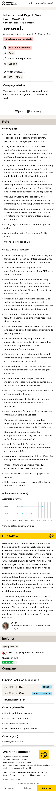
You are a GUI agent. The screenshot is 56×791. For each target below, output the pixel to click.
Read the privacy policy (11, 779)
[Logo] (9, 3)
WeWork (18, 19)
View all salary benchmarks (16, 526)
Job (21, 111)
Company (36, 111)
